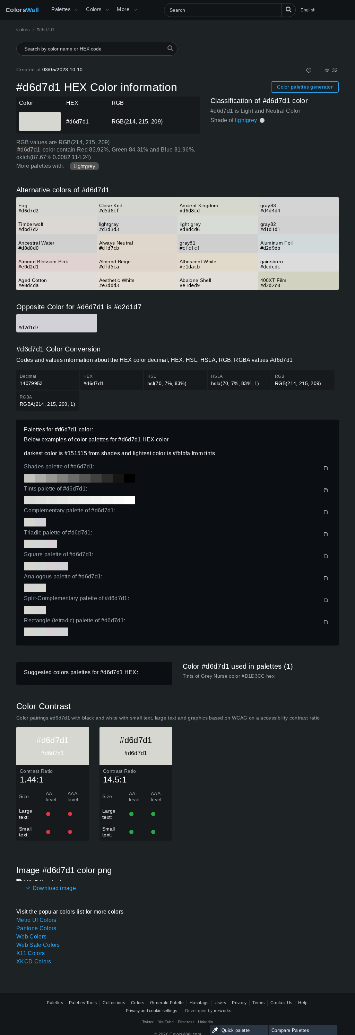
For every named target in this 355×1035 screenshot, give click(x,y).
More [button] (123, 9)
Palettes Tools (83, 1002)
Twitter (148, 1022)
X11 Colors (30, 953)
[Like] (309, 70)
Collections (114, 1002)
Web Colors (31, 937)
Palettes (61, 9)
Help (303, 1002)
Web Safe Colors (38, 945)
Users (220, 1002)
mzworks (222, 1010)
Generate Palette (167, 1002)
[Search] (288, 10)
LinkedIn (205, 1022)
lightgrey (246, 120)
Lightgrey (84, 166)
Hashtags (199, 1002)
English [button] (308, 10)
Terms (258, 1002)
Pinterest (186, 1022)
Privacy (239, 1002)
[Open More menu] (76, 10)
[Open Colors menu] (107, 10)
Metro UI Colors (36, 920)
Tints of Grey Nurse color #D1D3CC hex (229, 676)
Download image (53, 888)
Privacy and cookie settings (151, 1010)
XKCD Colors (33, 961)
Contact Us (281, 1002)
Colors (22, 10)
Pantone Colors (36, 928)
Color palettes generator (305, 87)
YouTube (166, 1022)
